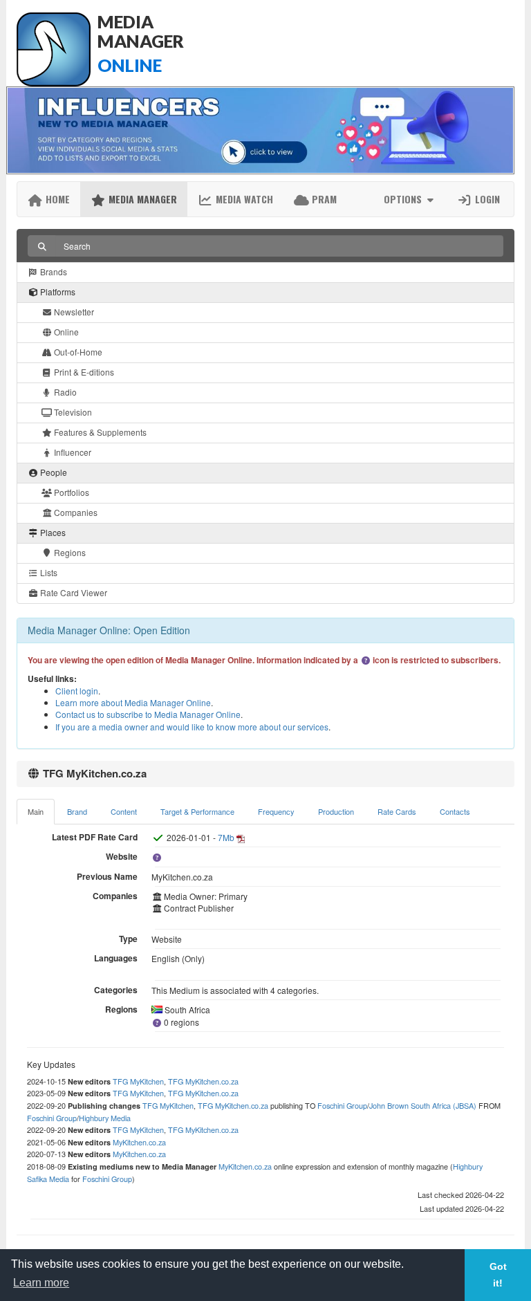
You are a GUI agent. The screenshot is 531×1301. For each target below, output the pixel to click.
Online (65, 332)
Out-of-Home (77, 352)
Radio (64, 392)
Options (404, 199)
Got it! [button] (498, 1275)
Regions (69, 552)
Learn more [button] (41, 1283)
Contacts (455, 811)
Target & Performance (197, 811)
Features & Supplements (99, 432)
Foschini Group (342, 1105)
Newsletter (73, 311)
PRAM (323, 199)
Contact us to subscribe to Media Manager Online (148, 714)
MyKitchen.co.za (139, 1141)
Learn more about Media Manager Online (133, 702)
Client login (76, 690)
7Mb (226, 837)
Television (72, 412)
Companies (74, 512)
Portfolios (70, 492)
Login (486, 199)
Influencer (71, 452)
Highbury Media (105, 1117)
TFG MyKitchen (138, 1081)
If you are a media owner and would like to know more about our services (191, 726)
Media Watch (243, 199)
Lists (47, 572)
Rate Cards (397, 811)
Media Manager (141, 199)
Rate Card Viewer (72, 592)
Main (36, 811)
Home (56, 199)
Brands (52, 271)
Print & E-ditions (83, 372)
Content (124, 811)
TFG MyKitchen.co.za (203, 1081)
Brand (77, 811)
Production (336, 811)
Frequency (276, 811)
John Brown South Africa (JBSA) (422, 1105)
